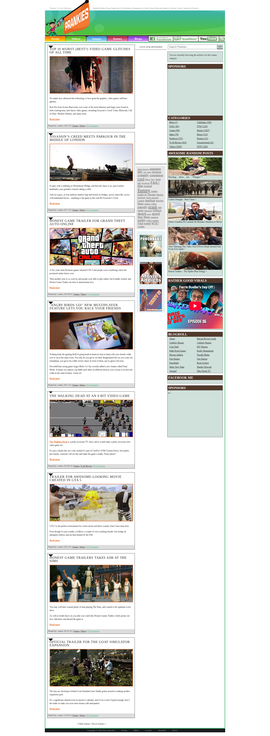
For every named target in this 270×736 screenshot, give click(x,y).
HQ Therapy (202, 347)
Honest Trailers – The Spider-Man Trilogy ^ (187, 271)
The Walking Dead (58, 442)
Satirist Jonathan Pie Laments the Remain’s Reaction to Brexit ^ (195, 223)
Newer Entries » (99, 724)
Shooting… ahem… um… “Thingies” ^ (185, 177)
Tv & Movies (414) (177, 142)
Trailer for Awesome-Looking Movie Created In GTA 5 (86, 478)
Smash (195, 8)
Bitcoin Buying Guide (206, 338)
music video (151, 203)
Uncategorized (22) (205, 142)
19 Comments (99, 466)
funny (144, 190)
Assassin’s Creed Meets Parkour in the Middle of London (88, 138)
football (148, 186)
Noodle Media (99, 8)
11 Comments (93, 294)
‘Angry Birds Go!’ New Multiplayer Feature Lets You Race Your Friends (85, 306)
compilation (156, 175)
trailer (141, 220)
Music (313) (202, 134)
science (157, 210)
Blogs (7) (173, 122)
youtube (141, 226)
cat (144, 172)
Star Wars (144, 217)
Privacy (124, 730)
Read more (55, 119)
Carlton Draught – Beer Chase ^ (182, 199)
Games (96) (174, 130)
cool (141, 179)
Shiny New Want (176, 367)
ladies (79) (174, 134)
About (174, 730)
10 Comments (92, 126)
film (140, 186)
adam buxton (143, 169)
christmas (156, 171)
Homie (55, 38)
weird (147, 223)
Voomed (186, 8)
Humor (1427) (203, 130)
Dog (153, 179)
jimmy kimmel (152, 198)
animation (155, 169)
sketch (142, 214)
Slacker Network (204, 367)
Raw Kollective (113, 8)
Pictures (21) (202, 138)
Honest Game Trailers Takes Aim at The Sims (88, 559)
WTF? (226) (202, 146)
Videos (76, 38)
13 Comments (92, 547)
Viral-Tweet (149, 8)
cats (149, 172)
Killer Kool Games (177, 351)
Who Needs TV (204, 371)
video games (152, 220)
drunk (158, 179)
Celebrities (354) (204, 122)
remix (141, 210)
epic (139, 183)
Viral (140, 223)
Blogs (138, 38)
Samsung (148, 211)
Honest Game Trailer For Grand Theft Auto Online (87, 222)
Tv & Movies (86, 466)
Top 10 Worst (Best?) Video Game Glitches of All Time (90, 50)
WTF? (155, 223)
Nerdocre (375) (176, 138)
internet (141, 197)
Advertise (162, 730)
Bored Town (176, 8)
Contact (148, 730)
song (149, 214)
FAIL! (155, 183)
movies (159, 200)
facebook (146, 183)
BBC (140, 172)
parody (142, 207)
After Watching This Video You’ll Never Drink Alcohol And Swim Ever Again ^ (194, 247)
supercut (154, 217)
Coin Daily (174, 347)
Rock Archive (203, 363)
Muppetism (138, 8)
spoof (156, 214)
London (141, 200)
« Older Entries (83, 724)
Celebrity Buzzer (176, 342)
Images (96, 38)
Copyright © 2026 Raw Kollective (101, 730)
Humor (159, 194)
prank (152, 207)
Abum (172, 338)
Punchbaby (126, 8)
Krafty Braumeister (205, 351)
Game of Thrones (147, 194)
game (154, 191)
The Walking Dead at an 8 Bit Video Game (90, 396)
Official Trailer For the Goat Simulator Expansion (90, 643)
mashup (150, 200)
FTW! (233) (202, 126)
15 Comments (92, 210)
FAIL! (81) (174, 126)
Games (117, 38)
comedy (143, 175)
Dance (147, 179)
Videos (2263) (175, 146)
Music (141, 203)
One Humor (174, 359)
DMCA (136, 730)
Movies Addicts (162, 8)
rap (160, 207)
